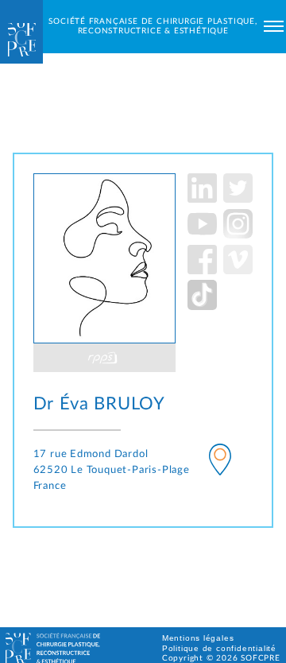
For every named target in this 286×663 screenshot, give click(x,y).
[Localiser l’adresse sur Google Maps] (220, 462)
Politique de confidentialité (219, 648)
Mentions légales (198, 638)
